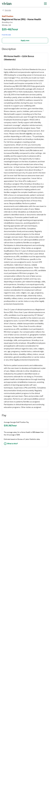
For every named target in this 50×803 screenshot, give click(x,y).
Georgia (8, 10)
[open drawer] (45, 3)
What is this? (12, 443)
